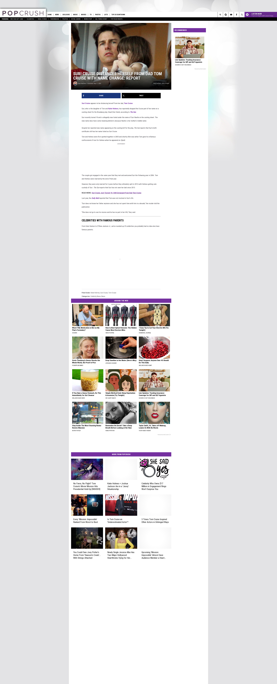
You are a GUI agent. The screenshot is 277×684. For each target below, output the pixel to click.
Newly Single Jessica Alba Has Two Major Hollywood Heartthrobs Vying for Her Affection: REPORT (120, 555)
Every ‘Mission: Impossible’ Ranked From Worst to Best (85, 520)
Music (75, 14)
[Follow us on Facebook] (236, 14)
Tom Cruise (128, 103)
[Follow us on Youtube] (231, 14)
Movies (83, 14)
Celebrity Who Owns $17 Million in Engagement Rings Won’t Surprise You (154, 486)
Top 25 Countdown (118, 14)
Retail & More (76, 19)
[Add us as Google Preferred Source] (225, 14)
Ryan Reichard (82, 83)
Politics (65, 19)
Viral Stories (42, 19)
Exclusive (66, 14)
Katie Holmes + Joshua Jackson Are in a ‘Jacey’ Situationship (118, 486)
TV (91, 14)
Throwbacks (54, 19)
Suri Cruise (86, 103)
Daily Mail (95, 198)
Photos (98, 14)
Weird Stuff (88, 19)
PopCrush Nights (116, 19)
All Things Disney (101, 19)
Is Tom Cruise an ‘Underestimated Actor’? (117, 520)
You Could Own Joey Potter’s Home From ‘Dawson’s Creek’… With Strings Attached (87, 555)
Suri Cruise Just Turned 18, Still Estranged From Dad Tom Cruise (116, 193)
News (57, 14)
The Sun (133, 112)
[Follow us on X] (242, 14)
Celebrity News (96, 296)
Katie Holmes (113, 108)
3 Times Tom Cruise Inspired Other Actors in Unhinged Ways (155, 520)
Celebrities (30, 19)
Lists (106, 14)
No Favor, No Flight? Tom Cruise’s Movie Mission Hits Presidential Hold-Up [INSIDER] (86, 486)
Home (50, 14)
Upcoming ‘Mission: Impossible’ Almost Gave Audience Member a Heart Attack (153, 555)
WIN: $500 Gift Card (16, 19)
